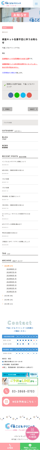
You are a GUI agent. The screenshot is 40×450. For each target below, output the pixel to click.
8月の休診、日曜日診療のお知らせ (13, 170)
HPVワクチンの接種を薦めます (12, 224)
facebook (10, 95)
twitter (23, 95)
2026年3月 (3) (12, 285)
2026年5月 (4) (12, 279)
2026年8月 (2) (12, 269)
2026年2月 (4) (12, 288)
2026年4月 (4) (12, 282)
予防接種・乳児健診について (11, 196)
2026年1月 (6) (12, 291)
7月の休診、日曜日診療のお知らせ (13, 205)
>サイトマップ (20, 436)
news (5, 27)
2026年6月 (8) (12, 275)
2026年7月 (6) (12, 272)
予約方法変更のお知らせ (10, 233)
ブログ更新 (5, 179)
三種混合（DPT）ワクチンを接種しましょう (16, 242)
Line (16, 95)
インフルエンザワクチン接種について (14, 162)
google (29, 95)
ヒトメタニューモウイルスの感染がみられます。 (16, 215)
